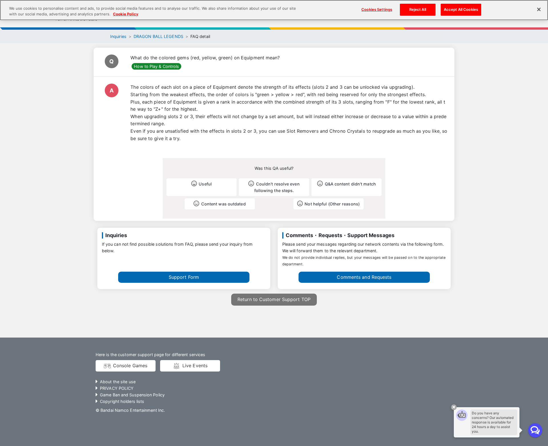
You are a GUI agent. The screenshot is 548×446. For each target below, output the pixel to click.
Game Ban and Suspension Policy (132, 394)
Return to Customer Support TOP (274, 299)
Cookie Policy (125, 14)
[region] (274, 10)
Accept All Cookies (461, 9)
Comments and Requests (364, 277)
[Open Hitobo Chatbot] (535, 430)
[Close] (539, 9)
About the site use (118, 381)
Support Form (184, 277)
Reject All (417, 9)
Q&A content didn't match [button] (350, 183)
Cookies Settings (376, 9)
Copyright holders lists (122, 401)
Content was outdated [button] (223, 203)
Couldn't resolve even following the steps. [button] (277, 187)
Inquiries (118, 36)
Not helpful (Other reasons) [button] (332, 203)
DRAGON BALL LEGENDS (158, 36)
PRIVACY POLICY (117, 388)
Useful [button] (205, 183)
